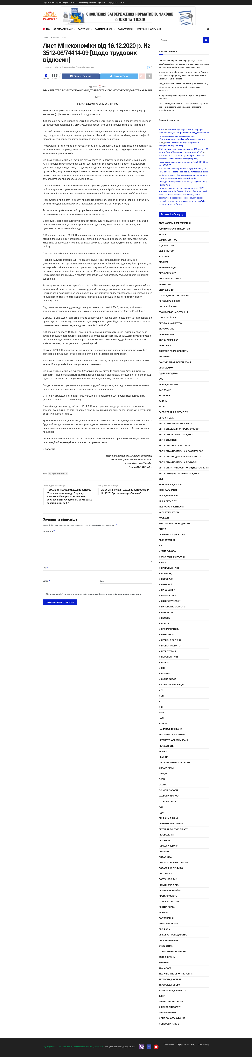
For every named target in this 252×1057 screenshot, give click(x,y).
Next (190, 16)
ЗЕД (161, 478)
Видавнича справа (170, 278)
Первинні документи (171, 823)
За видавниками (63, 29)
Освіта (163, 784)
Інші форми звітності (171, 506)
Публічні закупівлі (169, 901)
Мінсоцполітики (168, 656)
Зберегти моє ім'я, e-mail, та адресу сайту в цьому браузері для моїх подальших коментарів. (94, 593)
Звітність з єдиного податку (176, 434)
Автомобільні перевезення (175, 222)
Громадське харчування (173, 312)
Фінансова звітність (171, 1001)
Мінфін (162, 667)
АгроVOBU (102, 2)
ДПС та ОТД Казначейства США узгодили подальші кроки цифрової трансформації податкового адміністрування (183, 106)
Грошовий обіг (167, 317)
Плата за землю (168, 845)
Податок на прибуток (171, 867)
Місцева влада (167, 678)
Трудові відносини (85, 67)
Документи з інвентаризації (175, 362)
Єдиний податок (168, 373)
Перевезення (166, 834)
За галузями (125, 29)
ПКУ (48, 29)
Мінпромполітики (169, 628)
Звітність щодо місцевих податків (179, 473)
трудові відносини (58, 473)
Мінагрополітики (169, 567)
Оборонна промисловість (174, 762)
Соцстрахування (168, 940)
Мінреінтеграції (167, 651)
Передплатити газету (186, 1044)
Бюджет (163, 262)
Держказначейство (170, 323)
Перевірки (164, 840)
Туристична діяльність (172, 990)
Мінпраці (164, 623)
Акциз (162, 234)
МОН (161, 695)
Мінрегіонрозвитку (170, 645)
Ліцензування (167, 539)
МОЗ (161, 690)
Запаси (163, 406)
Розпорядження (168, 923)
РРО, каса (164, 929)
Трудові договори (169, 984)
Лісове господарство (172, 534)
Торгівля (164, 962)
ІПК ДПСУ (73, 2)
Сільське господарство (173, 934)
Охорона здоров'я (169, 795)
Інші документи (168, 501)
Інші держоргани (168, 495)
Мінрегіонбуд (166, 634)
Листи (63, 37)
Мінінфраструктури (170, 601)
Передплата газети (116, 2)
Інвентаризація (168, 489)
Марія (161, 129)
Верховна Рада (167, 267)
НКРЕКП (163, 751)
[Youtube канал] (156, 1046)
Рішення (163, 912)
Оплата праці (166, 767)
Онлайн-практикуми (87, 2)
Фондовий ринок (169, 1023)
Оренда (163, 773)
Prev (65, 16)
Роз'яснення (166, 918)
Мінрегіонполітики (170, 640)
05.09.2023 (47, 67)
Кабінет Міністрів (169, 512)
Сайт (102, 580)
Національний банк (170, 729)
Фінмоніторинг (167, 1012)
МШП (161, 706)
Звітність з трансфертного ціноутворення (184, 467)
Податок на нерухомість (173, 862)
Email (46, 580)
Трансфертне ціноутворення (175, 973)
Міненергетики (167, 595)
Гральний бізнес (168, 306)
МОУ (161, 701)
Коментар (49, 531)
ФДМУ (162, 995)
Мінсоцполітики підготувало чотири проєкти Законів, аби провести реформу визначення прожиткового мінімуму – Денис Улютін (184, 75)
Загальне (164, 395)
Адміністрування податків (174, 228)
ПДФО (162, 812)
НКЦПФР (163, 756)
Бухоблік (164, 256)
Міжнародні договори (172, 556)
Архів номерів (62, 2)
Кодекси (164, 517)
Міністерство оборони (172, 606)
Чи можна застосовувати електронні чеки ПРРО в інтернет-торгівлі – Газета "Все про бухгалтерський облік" (183, 191)
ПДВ (161, 806)
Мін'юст (163, 562)
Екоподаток (166, 367)
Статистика (166, 945)
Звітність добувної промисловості (179, 428)
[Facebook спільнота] (149, 1046)
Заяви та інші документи (173, 412)
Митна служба (167, 551)
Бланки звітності (169, 239)
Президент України (170, 890)
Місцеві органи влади (171, 684)
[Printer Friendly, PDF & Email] (98, 86)
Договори (164, 356)
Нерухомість (166, 745)
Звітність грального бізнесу (175, 423)
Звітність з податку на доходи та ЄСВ (181, 451)
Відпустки (165, 284)
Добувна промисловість (173, 350)
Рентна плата (167, 906)
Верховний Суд (167, 273)
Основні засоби (168, 790)
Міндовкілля (166, 578)
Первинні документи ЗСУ (173, 829)
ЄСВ (161, 378)
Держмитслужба (168, 339)
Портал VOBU (49, 2)
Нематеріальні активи (172, 734)
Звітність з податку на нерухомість (180, 456)
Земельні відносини (170, 484)
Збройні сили (166, 417)
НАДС (162, 712)
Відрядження (166, 289)
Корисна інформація (149, 29)
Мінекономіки (68, 67)
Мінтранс (164, 662)
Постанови (165, 873)
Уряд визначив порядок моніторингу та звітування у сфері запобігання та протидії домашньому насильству (183, 87)
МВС (161, 545)
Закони (163, 400)
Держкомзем (166, 334)
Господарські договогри (174, 295)
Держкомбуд (166, 328)
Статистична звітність (172, 951)
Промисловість (168, 895)
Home (45, 37)
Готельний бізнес (169, 300)
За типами (84, 29)
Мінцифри (164, 673)
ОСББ (162, 779)
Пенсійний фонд (168, 817)
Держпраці (165, 345)
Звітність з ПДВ (168, 439)
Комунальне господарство (175, 523)
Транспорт (165, 968)
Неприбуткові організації (173, 740)
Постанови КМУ (168, 879)
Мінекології (165, 584)
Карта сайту (203, 1044)
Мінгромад (165, 573)
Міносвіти (164, 617)
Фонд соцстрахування (172, 1018)
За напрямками (104, 29)
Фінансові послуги (170, 1006)
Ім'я (46, 567)
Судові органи (167, 956)
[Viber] (141, 1046)
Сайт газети (169, 1044)
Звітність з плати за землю (175, 445)
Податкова (165, 856)
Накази (163, 723)
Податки (164, 851)
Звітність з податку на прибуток (178, 462)
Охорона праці (167, 801)
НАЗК (161, 717)
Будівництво (166, 245)
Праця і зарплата (168, 884)
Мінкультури (166, 612)
